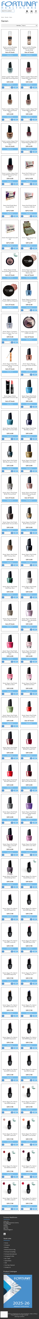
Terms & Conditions (25, 1313)
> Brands (6, 17)
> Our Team (7, 1258)
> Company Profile (9, 1256)
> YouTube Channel (9, 1265)
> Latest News (7, 1260)
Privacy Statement (15, 1315)
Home (2, 17)
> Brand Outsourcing (9, 1249)
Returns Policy (33, 1313)
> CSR (5, 1263)
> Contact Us (7, 1267)
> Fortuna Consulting (9, 1251)
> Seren (10, 17)
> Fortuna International (10, 1254)
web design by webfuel (19, 1316)
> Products (7, 1245)
